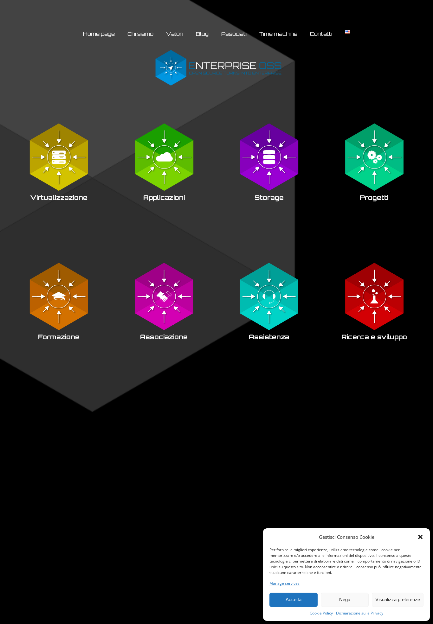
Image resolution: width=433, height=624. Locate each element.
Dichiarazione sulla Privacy (359, 613)
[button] (420, 537)
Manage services (284, 583)
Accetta (293, 599)
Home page (99, 34)
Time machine (278, 34)
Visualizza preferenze (397, 599)
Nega (344, 599)
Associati (234, 34)
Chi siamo (140, 34)
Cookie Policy (321, 613)
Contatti (321, 34)
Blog (202, 34)
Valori (174, 34)
